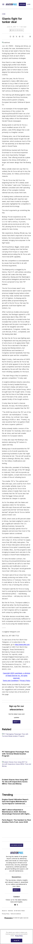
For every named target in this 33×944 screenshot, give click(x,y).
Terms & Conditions (15, 913)
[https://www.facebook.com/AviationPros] (15, 905)
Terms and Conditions (11, 680)
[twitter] (16, 36)
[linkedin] (13, 36)
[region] (16, 936)
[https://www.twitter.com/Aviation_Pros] (17, 905)
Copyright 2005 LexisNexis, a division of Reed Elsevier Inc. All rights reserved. (16, 675)
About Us (4, 910)
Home (3, 14)
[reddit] (19, 36)
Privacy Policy (25, 680)
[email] (22, 36)
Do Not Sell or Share (19, 910)
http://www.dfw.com (22, 644)
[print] (30, 36)
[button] (3, 4)
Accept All (16, 940)
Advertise (10, 910)
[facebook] (10, 36)
